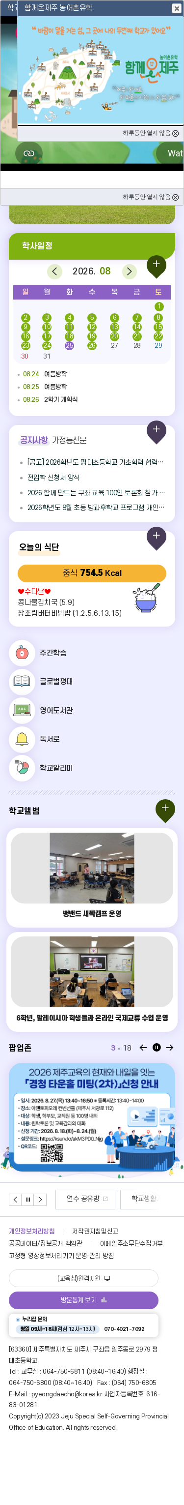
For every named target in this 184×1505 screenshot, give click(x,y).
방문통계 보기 (79, 1300)
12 (92, 327)
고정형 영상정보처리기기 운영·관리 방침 (61, 1256)
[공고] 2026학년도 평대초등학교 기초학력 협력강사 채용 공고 (96, 462)
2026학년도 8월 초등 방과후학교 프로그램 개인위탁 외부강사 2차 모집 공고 (96, 508)
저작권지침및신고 (95, 1231)
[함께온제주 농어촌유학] (101, 70)
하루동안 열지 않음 (147, 196)
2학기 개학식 (50, 399)
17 (47, 336)
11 (69, 327)
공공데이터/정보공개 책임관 (45, 1243)
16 (25, 336)
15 (158, 327)
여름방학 (45, 374)
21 (137, 336)
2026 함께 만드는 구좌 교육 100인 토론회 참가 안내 (96, 493)
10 (47, 327)
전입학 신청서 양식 (53, 478)
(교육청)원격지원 (79, 1278)
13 (114, 327)
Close (177, 8)
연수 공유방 (83, 1199)
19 (92, 336)
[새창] (92, 1117)
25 (69, 345)
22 (158, 336)
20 (114, 336)
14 (137, 327)
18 (69, 336)
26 (92, 345)
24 (47, 345)
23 (25, 345)
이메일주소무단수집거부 (131, 1243)
